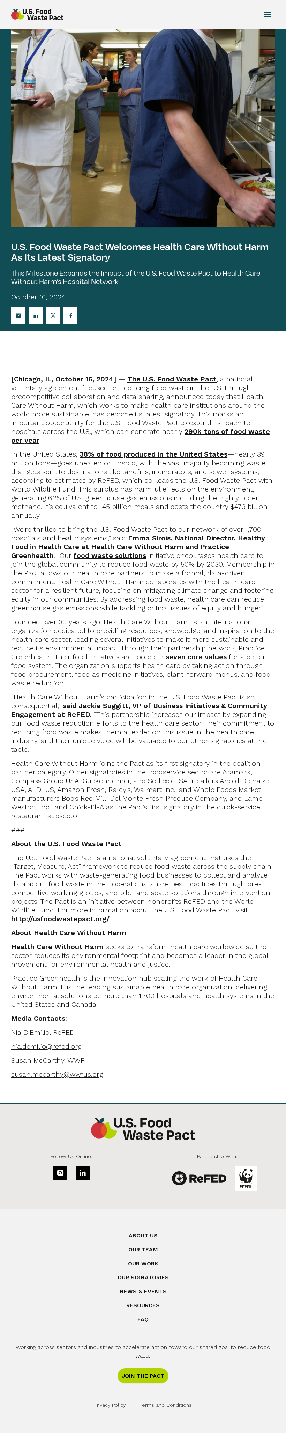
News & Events (143, 1291)
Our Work (143, 1263)
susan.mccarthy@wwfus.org (57, 1074)
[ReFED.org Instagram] (60, 1173)
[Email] (18, 315)
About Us (143, 1235)
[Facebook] (70, 315)
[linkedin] (83, 1173)
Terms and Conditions (166, 1405)
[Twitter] (53, 315)
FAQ (143, 1319)
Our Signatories (143, 1277)
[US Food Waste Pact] (143, 1129)
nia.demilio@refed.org (46, 1046)
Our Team (143, 1249)
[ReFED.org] (199, 1178)
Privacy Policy (110, 1405)
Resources (143, 1305)
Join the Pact (143, 1376)
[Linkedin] (36, 315)
